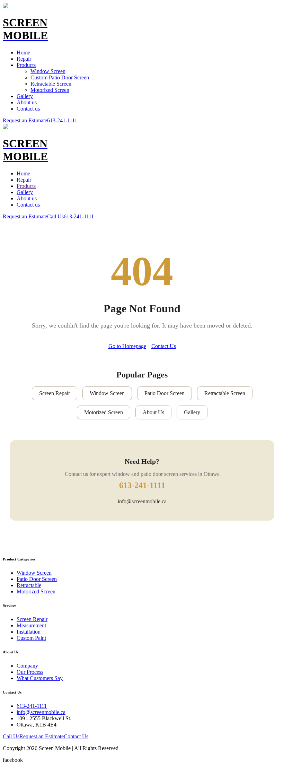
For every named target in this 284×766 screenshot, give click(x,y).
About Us (153, 412)
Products (26, 65)
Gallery (25, 96)
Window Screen (47, 71)
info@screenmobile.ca (142, 501)
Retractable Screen (50, 84)
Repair (24, 59)
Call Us (55, 216)
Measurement (31, 625)
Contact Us (163, 346)
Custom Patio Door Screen (59, 77)
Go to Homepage (127, 346)
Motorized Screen (49, 90)
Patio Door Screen (164, 393)
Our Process (30, 672)
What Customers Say (40, 678)
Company (27, 666)
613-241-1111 (62, 120)
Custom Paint (31, 638)
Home (23, 52)
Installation (29, 632)
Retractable (29, 585)
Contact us (28, 109)
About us (27, 102)
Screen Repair (54, 393)
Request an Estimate (25, 120)
